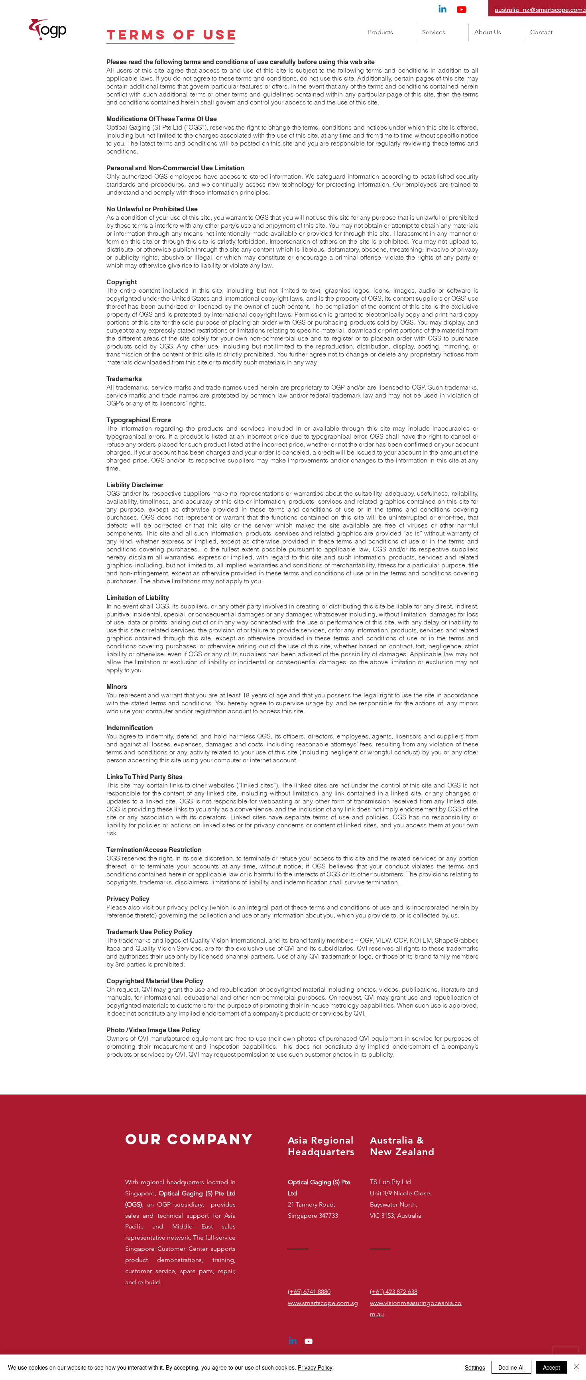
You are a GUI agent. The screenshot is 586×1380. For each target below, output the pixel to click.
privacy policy (187, 907)
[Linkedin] (442, 9)
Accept (551, 1367)
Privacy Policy (315, 1367)
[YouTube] (461, 9)
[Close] (576, 1367)
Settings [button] (475, 1367)
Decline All (511, 1367)
